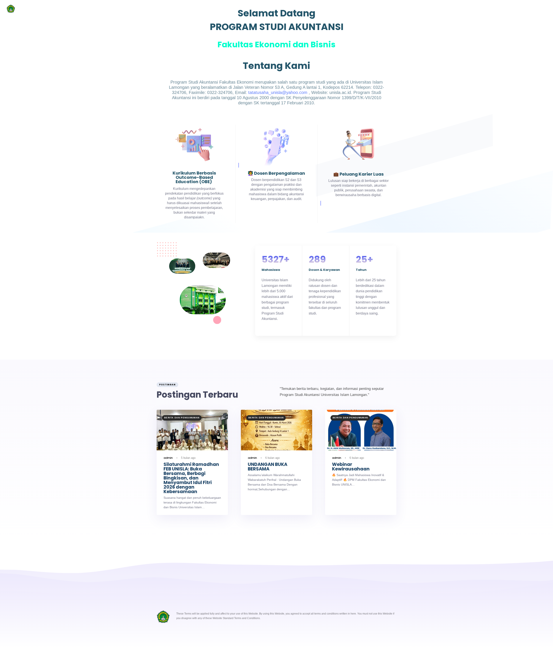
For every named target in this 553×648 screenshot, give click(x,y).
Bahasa (379, 8)
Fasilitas (356, 8)
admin (168, 458)
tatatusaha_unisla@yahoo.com (277, 92)
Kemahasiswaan (215, 8)
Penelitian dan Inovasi (279, 8)
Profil (189, 8)
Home (170, 8)
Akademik (245, 8)
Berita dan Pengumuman (322, 8)
